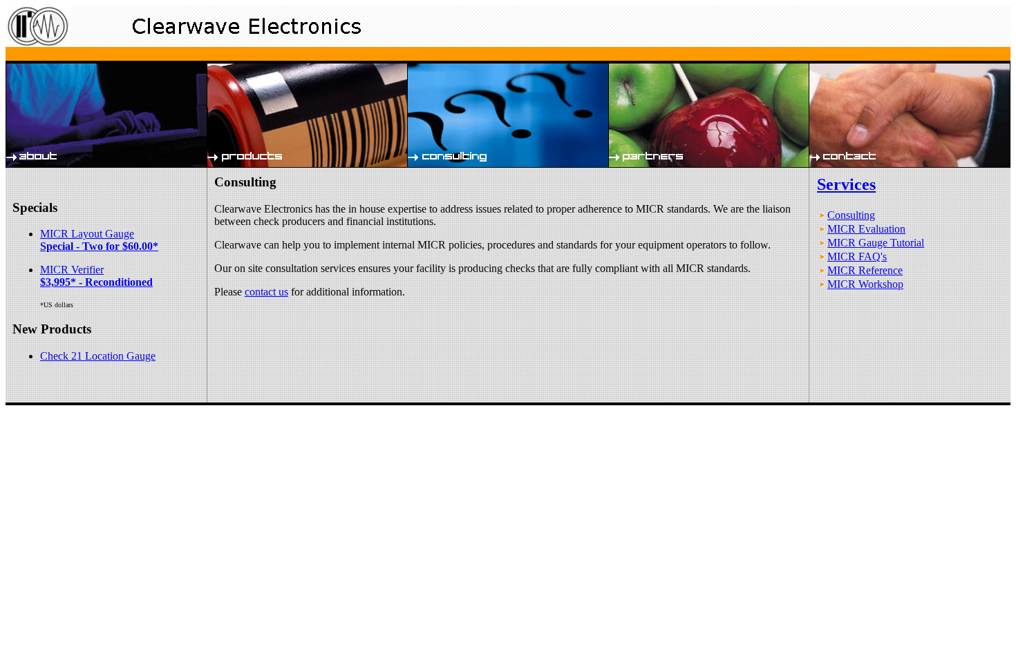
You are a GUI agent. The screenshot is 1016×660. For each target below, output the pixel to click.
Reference (39, 408)
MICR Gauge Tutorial (875, 243)
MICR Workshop (865, 284)
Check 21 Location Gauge (98, 356)
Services (846, 184)
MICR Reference (865, 270)
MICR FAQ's (857, 256)
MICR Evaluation (866, 229)
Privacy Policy (76, 408)
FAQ (14, 408)
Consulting (851, 215)
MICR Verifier (96, 276)
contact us (266, 292)
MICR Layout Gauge (99, 240)
